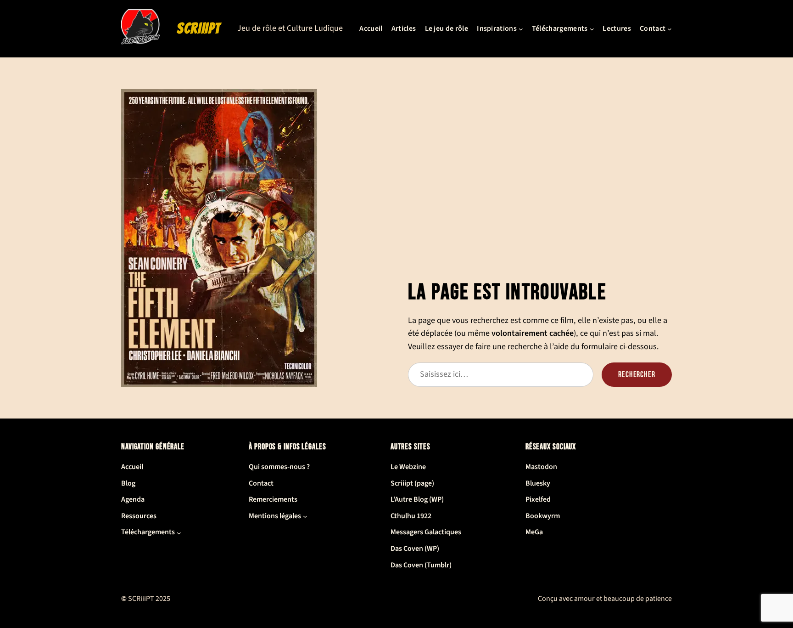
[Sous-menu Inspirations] (521, 29)
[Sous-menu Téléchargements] (592, 29)
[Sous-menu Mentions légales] (305, 516)
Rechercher (636, 374)
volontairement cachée (532, 333)
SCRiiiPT (199, 28)
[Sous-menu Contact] (669, 29)
